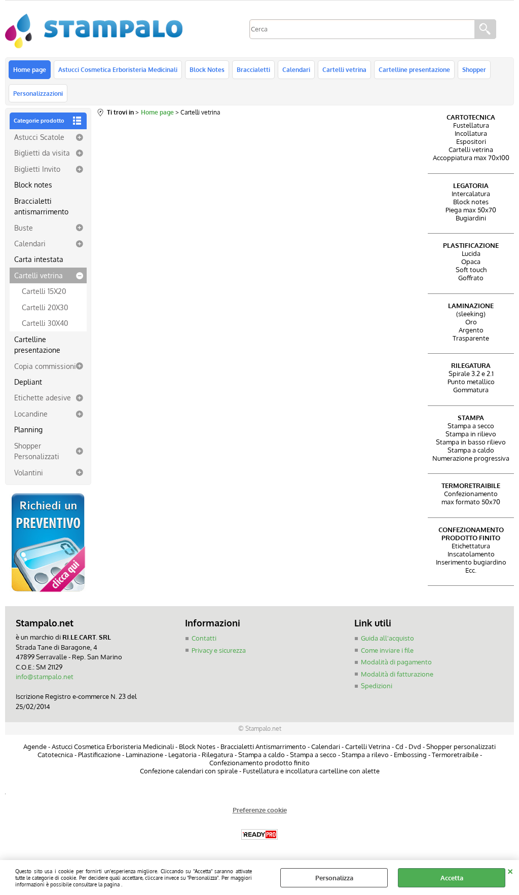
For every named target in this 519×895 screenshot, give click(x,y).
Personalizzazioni (38, 93)
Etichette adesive (42, 397)
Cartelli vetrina (344, 69)
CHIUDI (510, 870)
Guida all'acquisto (387, 638)
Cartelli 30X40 (45, 322)
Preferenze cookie (260, 810)
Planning (28, 429)
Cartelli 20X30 (45, 307)
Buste (23, 227)
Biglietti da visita (42, 152)
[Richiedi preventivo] (48, 592)
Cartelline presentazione (414, 69)
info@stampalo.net (44, 677)
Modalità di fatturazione (397, 674)
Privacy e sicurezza (219, 650)
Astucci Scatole (39, 136)
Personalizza (334, 878)
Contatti (204, 638)
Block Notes (207, 69)
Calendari (296, 69)
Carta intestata (38, 259)
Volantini (28, 472)
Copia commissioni (45, 365)
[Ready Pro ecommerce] (259, 834)
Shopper (474, 69)
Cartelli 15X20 (44, 290)
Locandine (31, 413)
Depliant (28, 381)
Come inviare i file (387, 650)
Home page (29, 69)
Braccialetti (253, 69)
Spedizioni (376, 686)
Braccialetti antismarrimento (41, 206)
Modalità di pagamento (396, 662)
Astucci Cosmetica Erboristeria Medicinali (117, 69)
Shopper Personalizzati (36, 451)
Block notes (33, 184)
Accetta (451, 878)
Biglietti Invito (37, 168)
